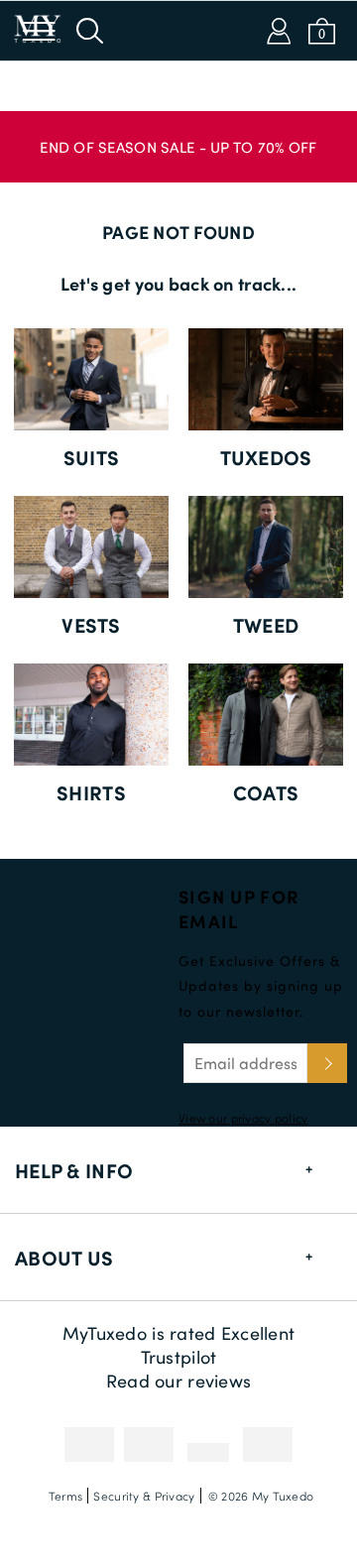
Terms (65, 1496)
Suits (91, 457)
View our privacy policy (242, 1118)
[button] (178, 137)
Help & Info (74, 1170)
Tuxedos (266, 457)
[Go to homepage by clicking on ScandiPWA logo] (178, 30)
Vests (90, 625)
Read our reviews (178, 1380)
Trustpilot (179, 1357)
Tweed (265, 625)
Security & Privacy (143, 1496)
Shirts (91, 792)
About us (64, 1257)
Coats (265, 792)
